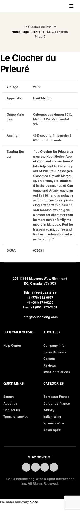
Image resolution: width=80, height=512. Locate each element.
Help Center (12, 345)
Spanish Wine (53, 423)
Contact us (11, 410)
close (34, 502)
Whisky (48, 410)
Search (8, 396)
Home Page (20, 31)
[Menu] (73, 6)
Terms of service (15, 416)
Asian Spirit (52, 430)
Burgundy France (56, 403)
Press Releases (54, 352)
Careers (49, 358)
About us (10, 403)
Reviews (49, 365)
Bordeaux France (56, 396)
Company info (54, 345)
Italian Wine (52, 416)
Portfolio (37, 31)
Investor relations (56, 372)
